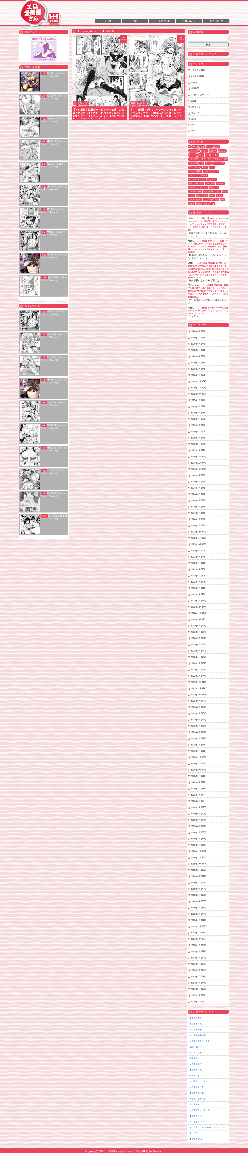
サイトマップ (216, 21)
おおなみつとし (81, 103)
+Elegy (194, 82)
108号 (193, 107)
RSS (135, 21)
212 (192, 131)
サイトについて (162, 21)
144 (192, 125)
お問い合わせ (189, 21)
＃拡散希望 (196, 76)
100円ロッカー (197, 95)
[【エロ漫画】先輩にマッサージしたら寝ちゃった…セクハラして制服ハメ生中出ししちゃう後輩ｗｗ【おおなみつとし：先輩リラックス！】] (156, 70)
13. (192, 119)
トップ (108, 21)
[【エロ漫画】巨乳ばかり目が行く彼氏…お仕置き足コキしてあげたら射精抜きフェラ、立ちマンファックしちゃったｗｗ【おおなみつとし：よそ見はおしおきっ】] (99, 70)
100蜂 (193, 101)
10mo (193, 113)
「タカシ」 (196, 70)
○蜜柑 (193, 88)
